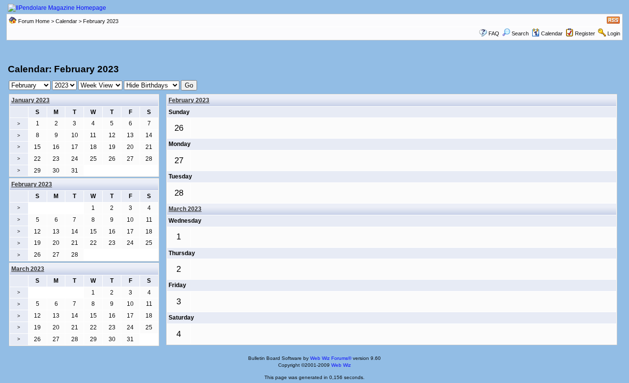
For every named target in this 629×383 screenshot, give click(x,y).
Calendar (66, 21)
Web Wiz (341, 365)
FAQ (493, 33)
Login (613, 33)
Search (520, 33)
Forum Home (34, 21)
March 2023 (185, 209)
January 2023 (30, 100)
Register (585, 33)
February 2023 (189, 100)
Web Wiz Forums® (330, 358)
